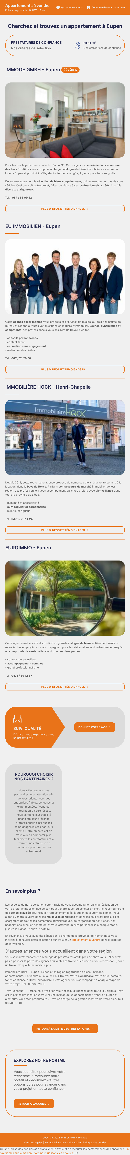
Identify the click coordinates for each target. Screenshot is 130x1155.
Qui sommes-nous (72, 7)
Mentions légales (33, 1142)
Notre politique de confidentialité (63, 1142)
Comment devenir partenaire (108, 7)
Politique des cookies (94, 1142)
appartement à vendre (86, 939)
